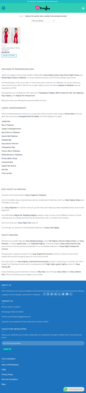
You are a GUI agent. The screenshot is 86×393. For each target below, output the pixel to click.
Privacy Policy (7, 374)
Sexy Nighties (11, 208)
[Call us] (59, 294)
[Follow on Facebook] (44, 294)
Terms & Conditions (10, 379)
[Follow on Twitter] (52, 294)
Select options (9, 55)
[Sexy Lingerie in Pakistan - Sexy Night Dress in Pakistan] (43, 7)
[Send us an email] (55, 294)
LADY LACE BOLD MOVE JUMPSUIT (11, 49)
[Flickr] (70, 294)
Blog (3, 384)
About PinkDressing (10, 365)
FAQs (4, 370)
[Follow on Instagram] (48, 294)
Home (21, 16)
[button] (3, 8)
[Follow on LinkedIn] (67, 294)
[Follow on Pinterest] (63, 294)
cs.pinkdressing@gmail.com (19, 317)
